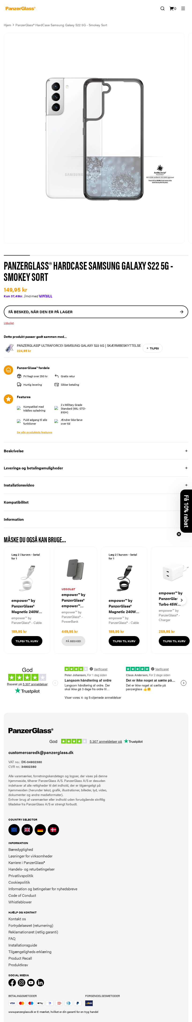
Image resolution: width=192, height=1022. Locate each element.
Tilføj (154, 348)
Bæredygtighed (20, 849)
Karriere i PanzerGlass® (26, 862)
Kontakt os (17, 918)
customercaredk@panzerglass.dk (41, 752)
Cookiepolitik (19, 882)
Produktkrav (18, 964)
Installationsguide (22, 945)
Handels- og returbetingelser (31, 869)
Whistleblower (20, 902)
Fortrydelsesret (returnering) (30, 925)
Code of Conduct (22, 895)
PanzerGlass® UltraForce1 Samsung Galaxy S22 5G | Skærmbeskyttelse (79, 345)
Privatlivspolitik (20, 875)
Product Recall (20, 958)
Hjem (7, 25)
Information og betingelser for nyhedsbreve (42, 888)
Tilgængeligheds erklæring (30, 951)
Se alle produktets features (34, 432)
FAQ (11, 938)
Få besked (73, 641)
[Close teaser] (179, 534)
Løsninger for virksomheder (30, 856)
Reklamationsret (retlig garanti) (33, 932)
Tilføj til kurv (27, 641)
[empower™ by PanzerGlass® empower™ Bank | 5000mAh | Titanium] (75, 600)
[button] (186, 511)
